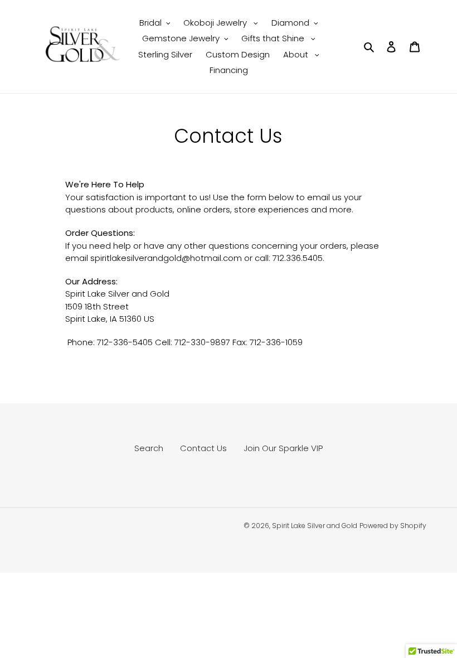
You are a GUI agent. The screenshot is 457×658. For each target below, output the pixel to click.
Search (148, 448)
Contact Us (203, 448)
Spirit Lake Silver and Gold (314, 525)
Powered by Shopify (392, 525)
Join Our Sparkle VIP (283, 448)
